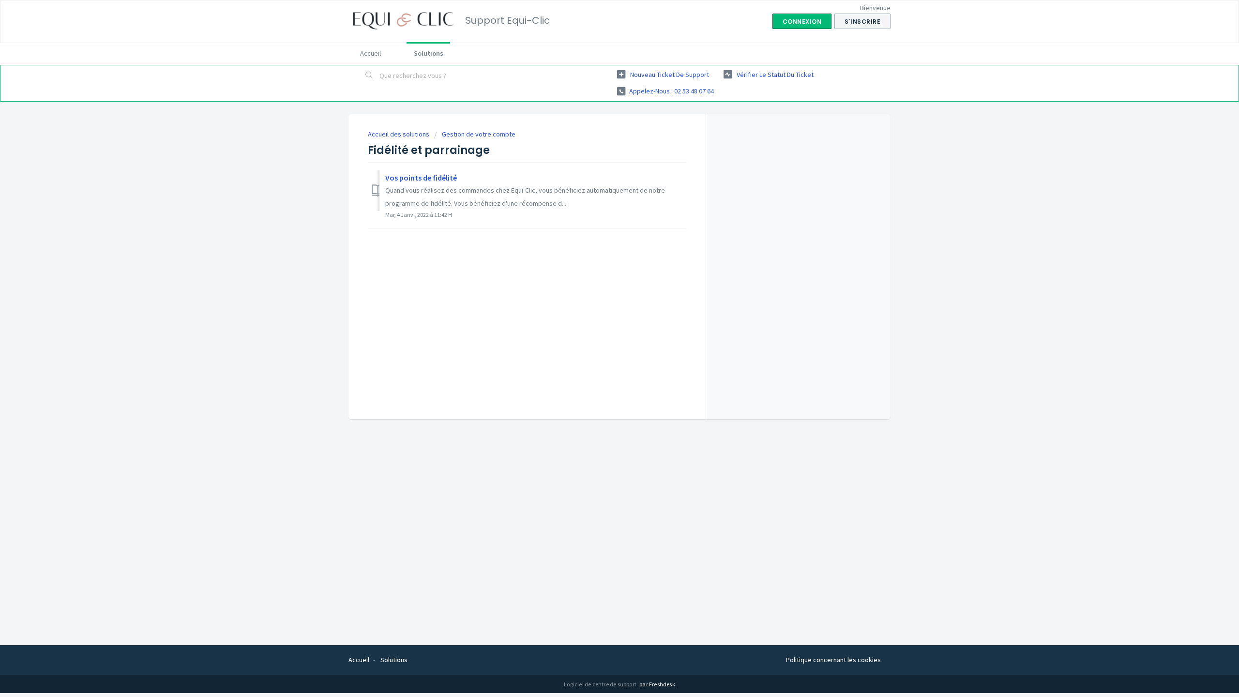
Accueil (370, 53)
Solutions (428, 53)
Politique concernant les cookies (833, 659)
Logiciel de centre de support (600, 684)
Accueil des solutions (399, 134)
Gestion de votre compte (478, 134)
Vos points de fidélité (421, 177)
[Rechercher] (369, 76)
